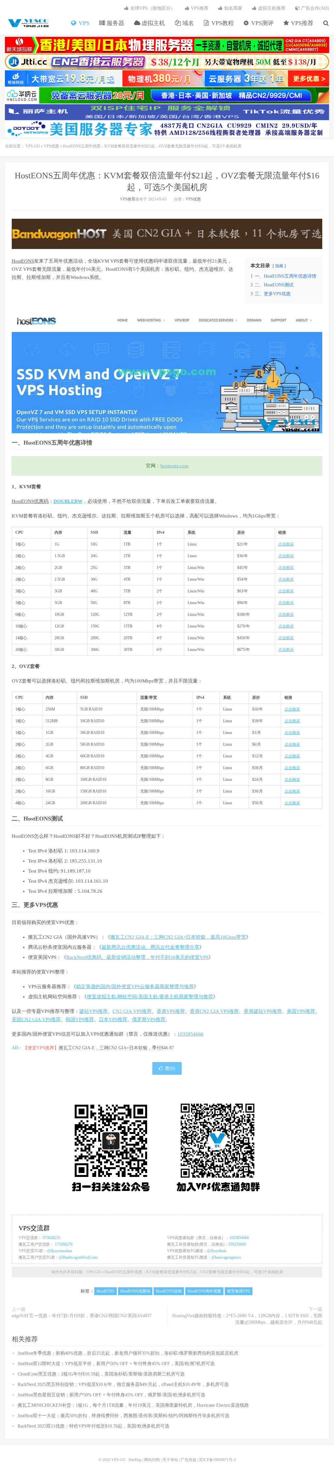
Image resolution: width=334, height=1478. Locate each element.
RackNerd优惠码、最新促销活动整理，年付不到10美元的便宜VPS (137, 957)
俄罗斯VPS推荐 (148, 1019)
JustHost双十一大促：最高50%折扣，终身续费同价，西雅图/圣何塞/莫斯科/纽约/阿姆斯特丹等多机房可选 (123, 1415)
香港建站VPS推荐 (263, 1011)
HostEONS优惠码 (30, 501)
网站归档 (152, 1459)
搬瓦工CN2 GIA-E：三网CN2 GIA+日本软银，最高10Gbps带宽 (178, 937)
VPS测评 (262, 23)
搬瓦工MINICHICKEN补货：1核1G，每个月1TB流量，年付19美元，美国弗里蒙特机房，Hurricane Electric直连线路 (133, 1405)
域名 (187, 23)
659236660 (237, 1244)
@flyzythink (216, 1251)
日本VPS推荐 (113, 1019)
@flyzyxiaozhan (59, 1251)
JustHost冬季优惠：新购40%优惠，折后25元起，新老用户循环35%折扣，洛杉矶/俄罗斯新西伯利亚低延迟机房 (128, 1353)
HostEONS (23, 261)
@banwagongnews (226, 1257)
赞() (170, 1068)
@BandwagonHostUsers (78, 1257)
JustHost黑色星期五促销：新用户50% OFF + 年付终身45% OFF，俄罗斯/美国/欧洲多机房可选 (111, 1394)
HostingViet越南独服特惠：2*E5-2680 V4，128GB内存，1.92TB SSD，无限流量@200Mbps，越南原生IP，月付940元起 (247, 1319)
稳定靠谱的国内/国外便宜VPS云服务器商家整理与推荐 (135, 986)
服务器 (114, 23)
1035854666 (190, 1034)
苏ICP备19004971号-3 (217, 1459)
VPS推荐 (301, 23)
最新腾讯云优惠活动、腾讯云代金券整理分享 (150, 947)
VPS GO (28, 23)
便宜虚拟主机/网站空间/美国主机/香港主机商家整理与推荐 (150, 996)
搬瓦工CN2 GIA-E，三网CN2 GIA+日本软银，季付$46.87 (116, 1047)
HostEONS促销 (169, 1291)
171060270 (63, 1244)
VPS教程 (222, 23)
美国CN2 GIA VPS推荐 (36, 1019)
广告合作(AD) (314, 8)
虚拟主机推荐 (271, 8)
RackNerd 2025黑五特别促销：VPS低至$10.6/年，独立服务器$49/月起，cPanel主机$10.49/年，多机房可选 (123, 1384)
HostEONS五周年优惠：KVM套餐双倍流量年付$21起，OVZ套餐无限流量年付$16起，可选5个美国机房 (194, 1272)
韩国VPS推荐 (80, 1019)
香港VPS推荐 (171, 1011)
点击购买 (286, 544)
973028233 (51, 1238)
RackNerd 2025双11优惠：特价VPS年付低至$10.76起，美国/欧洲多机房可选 (93, 1426)
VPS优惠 (51, 146)
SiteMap (135, 1459)
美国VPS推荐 (301, 1011)
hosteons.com (174, 465)
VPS (83, 23)
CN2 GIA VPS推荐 (132, 1011)
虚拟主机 (152, 23)
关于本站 (170, 1459)
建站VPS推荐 (93, 1011)
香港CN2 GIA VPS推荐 (214, 1011)
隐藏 (279, 266)
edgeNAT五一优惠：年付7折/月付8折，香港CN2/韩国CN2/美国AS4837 (82, 1315)
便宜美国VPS (238, 1291)
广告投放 (188, 1459)
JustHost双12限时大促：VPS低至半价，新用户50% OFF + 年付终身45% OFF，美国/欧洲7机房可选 (116, 1363)
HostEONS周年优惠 (204, 1291)
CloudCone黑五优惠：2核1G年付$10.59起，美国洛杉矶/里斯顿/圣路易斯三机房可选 (101, 1374)
